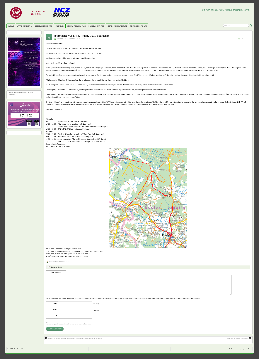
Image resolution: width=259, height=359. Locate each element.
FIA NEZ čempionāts (63, 39)
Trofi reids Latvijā (17, 349)
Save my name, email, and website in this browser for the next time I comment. (68, 324)
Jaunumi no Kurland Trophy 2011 (237, 338)
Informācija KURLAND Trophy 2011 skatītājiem (82, 35)
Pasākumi (84, 39)
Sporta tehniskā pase (76, 26)
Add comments (245, 39)
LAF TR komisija (23, 26)
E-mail (55, 309)
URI (56, 316)
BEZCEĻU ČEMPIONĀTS (43, 26)
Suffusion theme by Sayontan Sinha (240, 349)
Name (55, 303)
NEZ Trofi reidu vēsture (117, 26)
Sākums (11, 26)
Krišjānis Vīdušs (59, 261)
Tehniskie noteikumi (138, 26)
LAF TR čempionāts (75, 39)
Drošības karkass (96, 26)
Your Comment (56, 272)
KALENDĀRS (59, 26)
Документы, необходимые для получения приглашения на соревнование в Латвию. (75, 338)
